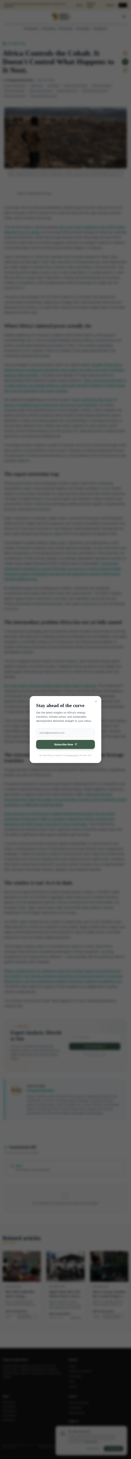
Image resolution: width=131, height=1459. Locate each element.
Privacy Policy (72, 755)
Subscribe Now (63, 744)
